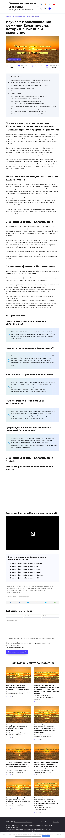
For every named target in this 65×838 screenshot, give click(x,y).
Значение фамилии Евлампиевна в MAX (25, 569)
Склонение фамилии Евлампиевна (23, 91)
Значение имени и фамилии (23, 822)
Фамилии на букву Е (14, 59)
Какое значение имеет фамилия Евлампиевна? (30, 103)
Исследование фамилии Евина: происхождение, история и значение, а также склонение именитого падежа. (46, 765)
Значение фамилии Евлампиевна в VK (24, 566)
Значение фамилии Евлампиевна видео (25, 109)
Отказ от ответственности (15, 648)
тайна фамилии (12, 590)
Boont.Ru (56, 822)
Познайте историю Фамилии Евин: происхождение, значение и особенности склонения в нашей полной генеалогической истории (46, 689)
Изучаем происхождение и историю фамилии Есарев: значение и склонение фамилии (18, 687)
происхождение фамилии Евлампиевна (39, 588)
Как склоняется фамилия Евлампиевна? (27, 101)
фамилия (42, 590)
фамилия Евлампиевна (14, 592)
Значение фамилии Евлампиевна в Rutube (26, 563)
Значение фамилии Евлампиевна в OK (24, 578)
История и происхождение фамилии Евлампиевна (29, 85)
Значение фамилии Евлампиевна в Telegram (27, 575)
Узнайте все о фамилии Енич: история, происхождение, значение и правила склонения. (18, 799)
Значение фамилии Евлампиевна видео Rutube (30, 111)
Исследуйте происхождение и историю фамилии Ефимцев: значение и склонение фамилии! (17, 727)
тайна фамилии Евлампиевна (28, 590)
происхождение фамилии (15, 588)
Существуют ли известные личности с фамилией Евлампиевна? (35, 106)
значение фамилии (23, 586)
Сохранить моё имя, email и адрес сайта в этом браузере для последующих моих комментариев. (31, 639)
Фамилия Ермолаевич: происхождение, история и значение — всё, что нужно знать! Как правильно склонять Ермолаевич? (46, 801)
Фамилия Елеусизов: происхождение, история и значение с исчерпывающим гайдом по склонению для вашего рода (45, 728)
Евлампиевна (11, 586)
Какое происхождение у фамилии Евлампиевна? (30, 96)
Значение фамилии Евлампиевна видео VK (28, 114)
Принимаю (46, 836)
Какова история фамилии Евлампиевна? (27, 99)
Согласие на (28, 644)
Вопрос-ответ (16, 94)
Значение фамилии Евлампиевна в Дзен (25, 572)
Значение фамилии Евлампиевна (23, 88)
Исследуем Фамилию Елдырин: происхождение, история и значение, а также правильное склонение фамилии (18, 765)
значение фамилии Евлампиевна (42, 586)
